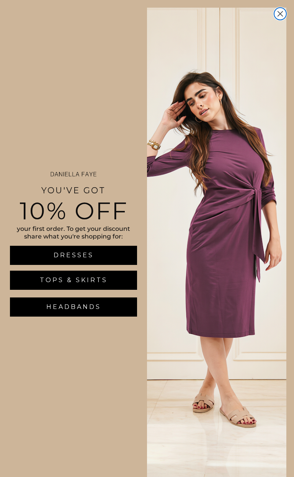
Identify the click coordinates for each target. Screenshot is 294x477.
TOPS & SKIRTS (74, 280)
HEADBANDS (73, 306)
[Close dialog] (280, 14)
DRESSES (74, 255)
